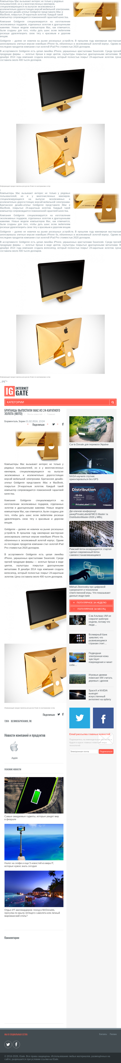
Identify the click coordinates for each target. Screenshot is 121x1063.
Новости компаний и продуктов (24, 735)
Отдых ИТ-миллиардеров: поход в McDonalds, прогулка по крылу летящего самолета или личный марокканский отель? (32, 913)
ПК (30, 721)
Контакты (103, 1034)
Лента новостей (35, 414)
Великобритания (19, 721)
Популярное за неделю (91, 602)
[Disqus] (33, 977)
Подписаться (106, 751)
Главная (51, 414)
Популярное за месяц (91, 609)
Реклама (113, 1034)
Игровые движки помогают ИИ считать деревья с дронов (100, 678)
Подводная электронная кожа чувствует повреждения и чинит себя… (90, 659)
